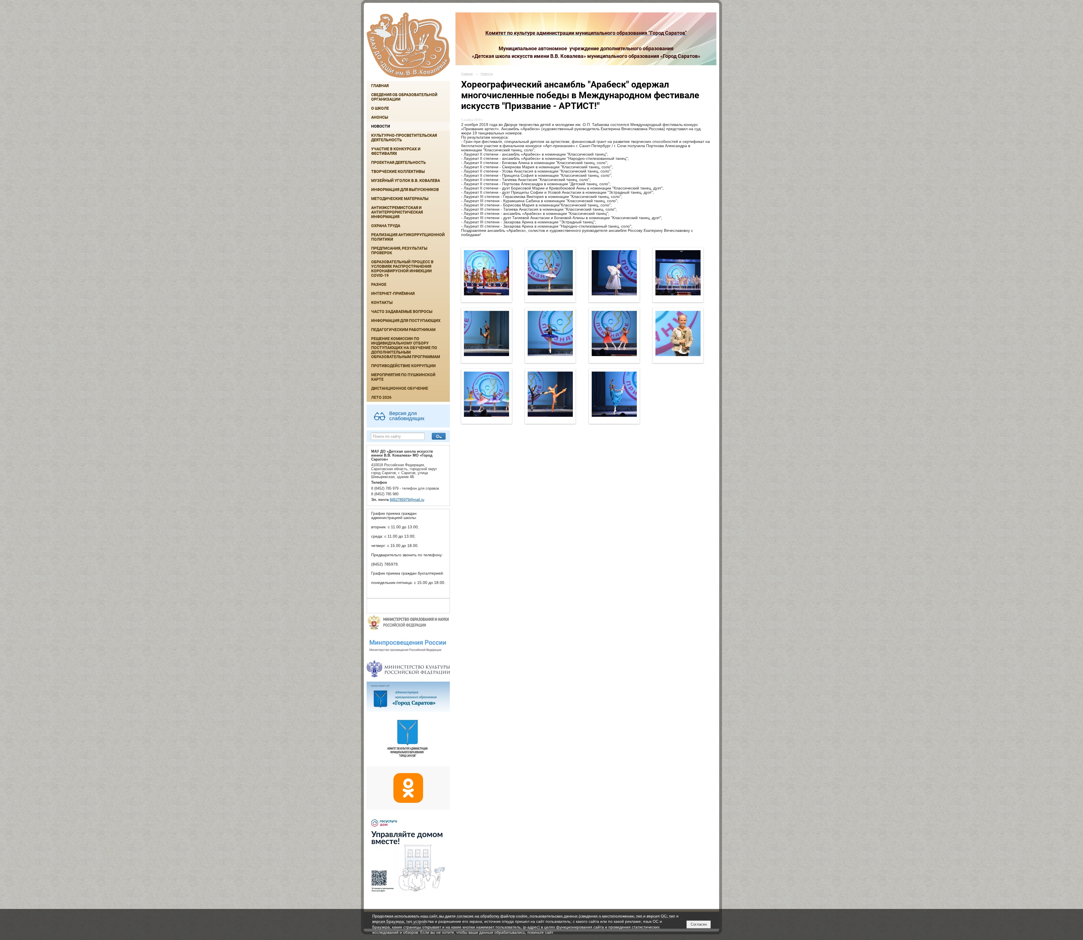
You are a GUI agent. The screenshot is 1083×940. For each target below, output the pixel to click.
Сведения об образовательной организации (404, 96)
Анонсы (379, 117)
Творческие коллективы (398, 171)
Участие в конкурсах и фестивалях (396, 151)
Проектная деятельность (398, 162)
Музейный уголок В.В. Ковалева (405, 180)
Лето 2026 (381, 397)
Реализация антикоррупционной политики (408, 236)
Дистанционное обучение (399, 388)
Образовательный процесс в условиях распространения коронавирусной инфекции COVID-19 (402, 268)
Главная (380, 85)
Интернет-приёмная (393, 293)
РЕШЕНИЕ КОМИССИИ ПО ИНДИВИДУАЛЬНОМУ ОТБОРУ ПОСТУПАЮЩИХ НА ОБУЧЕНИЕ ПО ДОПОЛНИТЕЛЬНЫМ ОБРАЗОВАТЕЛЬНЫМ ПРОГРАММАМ (405, 347)
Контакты (382, 302)
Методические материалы (399, 198)
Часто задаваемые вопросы (401, 311)
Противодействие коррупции (403, 365)
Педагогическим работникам (403, 329)
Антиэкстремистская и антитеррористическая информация (397, 212)
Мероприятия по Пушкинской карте (403, 376)
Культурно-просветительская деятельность (404, 137)
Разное (378, 284)
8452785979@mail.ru (407, 500)
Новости (380, 126)
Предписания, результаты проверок (399, 250)
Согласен (699, 924)
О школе (380, 108)
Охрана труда (385, 225)
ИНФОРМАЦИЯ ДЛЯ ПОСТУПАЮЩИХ (406, 320)
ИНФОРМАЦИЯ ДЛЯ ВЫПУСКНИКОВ (405, 189)
